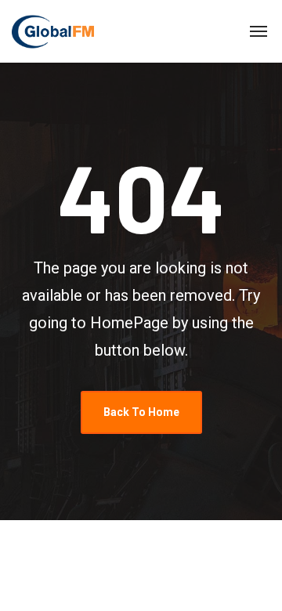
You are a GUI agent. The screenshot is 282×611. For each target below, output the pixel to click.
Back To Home (141, 412)
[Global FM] (53, 31)
